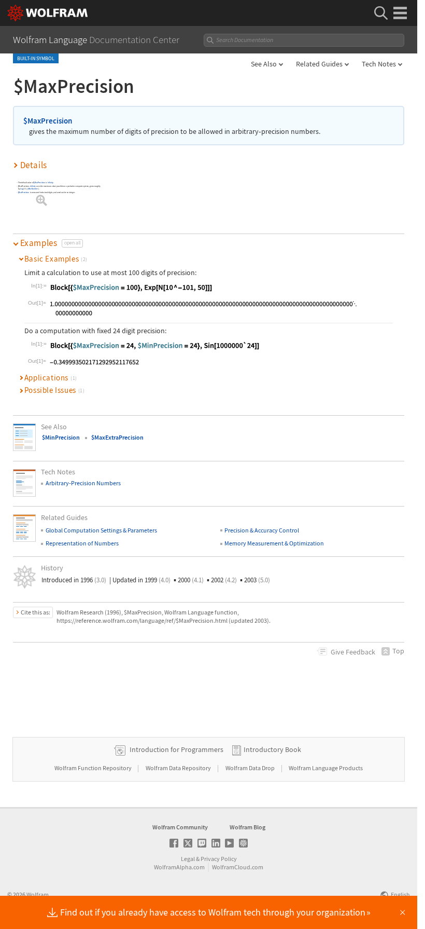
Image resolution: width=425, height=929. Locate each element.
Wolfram (37, 894)
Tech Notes (379, 64)
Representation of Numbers (82, 543)
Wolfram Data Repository (179, 768)
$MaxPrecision (47, 121)
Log (22, 188)
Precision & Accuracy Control (261, 530)
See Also (264, 64)
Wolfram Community (180, 827)
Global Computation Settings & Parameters (101, 530)
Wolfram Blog (247, 827)
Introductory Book (272, 749)
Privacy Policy (219, 859)
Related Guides (319, 64)
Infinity (50, 183)
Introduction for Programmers (176, 749)
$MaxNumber (32, 188)
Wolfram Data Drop (250, 768)
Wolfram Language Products (326, 768)
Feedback (353, 652)
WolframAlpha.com (179, 867)
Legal (188, 859)
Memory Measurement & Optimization (274, 543)
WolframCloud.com (237, 867)
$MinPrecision (61, 437)
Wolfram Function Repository (93, 768)
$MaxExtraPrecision (117, 437)
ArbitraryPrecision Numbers (83, 483)
